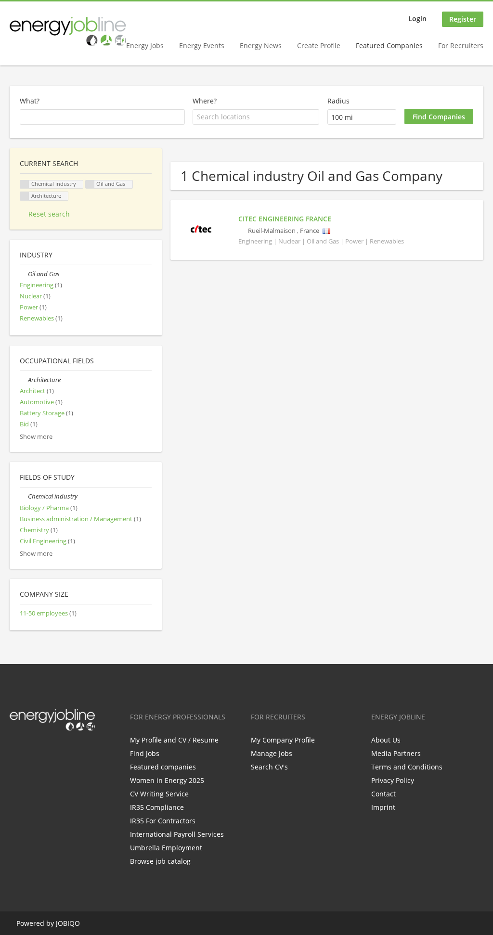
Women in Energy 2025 (167, 780)
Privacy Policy (392, 780)
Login (417, 18)
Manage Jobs (271, 753)
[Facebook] (17, 751)
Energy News (261, 45)
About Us (386, 739)
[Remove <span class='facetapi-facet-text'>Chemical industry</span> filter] (24, 184)
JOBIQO (68, 923)
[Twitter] (32, 751)
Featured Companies (389, 45)
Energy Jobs (145, 45)
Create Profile (318, 45)
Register (462, 19)
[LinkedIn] (48, 751)
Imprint (383, 807)
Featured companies (163, 766)
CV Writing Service (159, 793)
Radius (338, 100)
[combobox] (256, 117)
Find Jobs (144, 753)
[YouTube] (78, 751)
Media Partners (396, 753)
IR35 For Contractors (162, 820)
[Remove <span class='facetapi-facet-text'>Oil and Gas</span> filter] (90, 184)
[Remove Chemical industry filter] (24, 496)
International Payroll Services (177, 834)
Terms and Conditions (406, 766)
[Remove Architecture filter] (24, 380)
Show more (36, 437)
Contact (383, 793)
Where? (205, 100)
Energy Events (201, 45)
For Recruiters (460, 45)
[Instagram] (64, 751)
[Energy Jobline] (68, 31)
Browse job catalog (160, 861)
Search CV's (269, 766)
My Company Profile (283, 739)
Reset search (49, 213)
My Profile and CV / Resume (174, 739)
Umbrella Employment (166, 847)
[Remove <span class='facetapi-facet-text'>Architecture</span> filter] (24, 196)
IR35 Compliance (157, 807)
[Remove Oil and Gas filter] (24, 274)
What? (29, 100)
